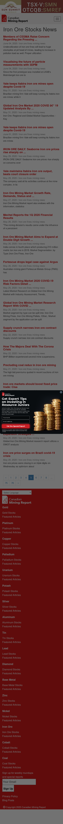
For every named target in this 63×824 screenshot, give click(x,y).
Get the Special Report (16, 426)
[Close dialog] (61, 392)
